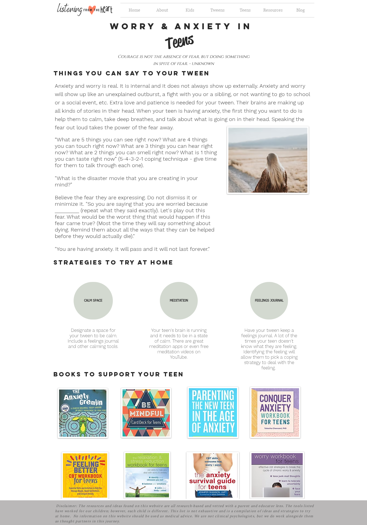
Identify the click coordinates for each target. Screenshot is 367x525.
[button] (93, 301)
